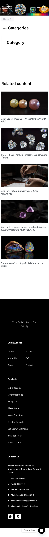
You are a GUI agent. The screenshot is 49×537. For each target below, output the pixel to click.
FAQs (27, 358)
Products (29, 351)
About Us (12, 358)
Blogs (10, 365)
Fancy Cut (12, 401)
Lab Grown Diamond (18, 428)
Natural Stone (14, 442)
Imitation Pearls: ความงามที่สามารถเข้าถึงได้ (23, 120)
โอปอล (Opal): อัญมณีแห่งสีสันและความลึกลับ (22, 264)
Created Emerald (16, 422)
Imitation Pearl (15, 435)
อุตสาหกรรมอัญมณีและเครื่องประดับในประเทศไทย (19, 192)
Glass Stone (13, 408)
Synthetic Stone (15, 394)
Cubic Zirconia (15, 387)
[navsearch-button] (43, 6)
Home (6, 19)
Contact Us (30, 365)
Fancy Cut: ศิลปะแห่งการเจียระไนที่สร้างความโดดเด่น (24, 156)
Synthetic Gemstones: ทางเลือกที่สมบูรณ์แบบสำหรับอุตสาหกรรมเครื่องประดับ (23, 228)
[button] (39, 7)
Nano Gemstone (16, 415)
